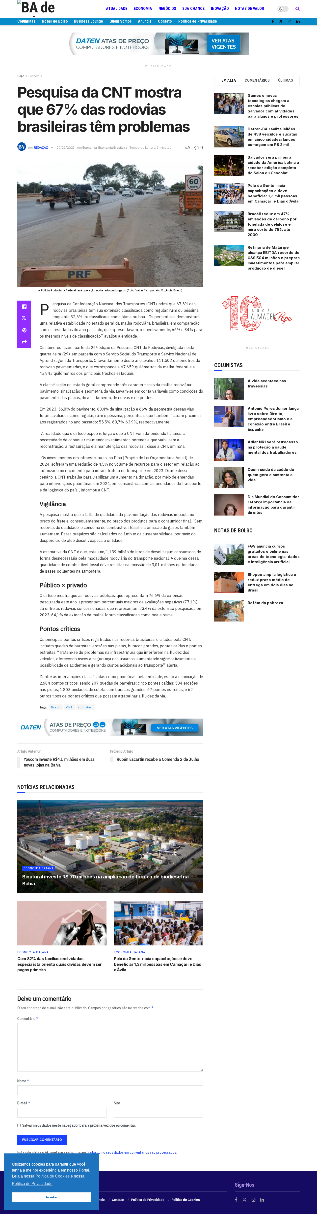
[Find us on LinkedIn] (298, 21)
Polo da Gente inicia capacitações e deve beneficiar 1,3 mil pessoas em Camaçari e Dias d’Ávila (157, 964)
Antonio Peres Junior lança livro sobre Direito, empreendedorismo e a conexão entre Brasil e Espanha (273, 419)
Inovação (220, 8)
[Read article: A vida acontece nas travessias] (229, 389)
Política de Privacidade (197, 21)
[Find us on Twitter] (281, 21)
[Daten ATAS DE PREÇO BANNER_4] (158, 43)
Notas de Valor (249, 8)
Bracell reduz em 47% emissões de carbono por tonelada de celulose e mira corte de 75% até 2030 (272, 224)
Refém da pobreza (265, 602)
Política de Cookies (186, 1200)
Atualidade (116, 8)
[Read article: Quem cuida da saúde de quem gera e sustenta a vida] (229, 477)
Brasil (55, 707)
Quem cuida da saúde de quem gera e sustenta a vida (271, 474)
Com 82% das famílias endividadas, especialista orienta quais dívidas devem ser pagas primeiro (59, 964)
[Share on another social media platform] (24, 342)
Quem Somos (120, 21)
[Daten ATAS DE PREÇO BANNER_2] (110, 727)
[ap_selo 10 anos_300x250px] (257, 312)
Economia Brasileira (112, 147)
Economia (143, 8)
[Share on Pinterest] (24, 330)
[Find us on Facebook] (273, 21)
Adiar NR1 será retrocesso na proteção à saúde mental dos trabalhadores (273, 447)
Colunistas (26, 21)
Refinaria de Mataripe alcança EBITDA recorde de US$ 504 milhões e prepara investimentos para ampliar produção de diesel (274, 258)
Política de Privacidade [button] (32, 1183)
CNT (69, 707)
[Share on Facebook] (24, 306)
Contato (165, 21)
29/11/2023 (65, 147)
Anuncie (145, 21)
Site (117, 1103)
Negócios (167, 8)
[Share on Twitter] (24, 318)
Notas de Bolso (55, 21)
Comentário (28, 1018)
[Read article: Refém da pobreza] (229, 611)
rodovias (85, 707)
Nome (23, 1080)
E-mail (23, 1103)
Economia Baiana (38, 868)
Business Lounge (88, 21)
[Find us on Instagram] (289, 21)
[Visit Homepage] (47, 8)
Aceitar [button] (51, 1197)
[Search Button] (297, 8)
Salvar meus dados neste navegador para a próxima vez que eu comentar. (79, 1125)
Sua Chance (193, 8)
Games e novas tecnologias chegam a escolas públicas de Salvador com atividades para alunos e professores (273, 106)
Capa (21, 76)
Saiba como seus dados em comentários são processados (131, 1152)
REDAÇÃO (41, 147)
